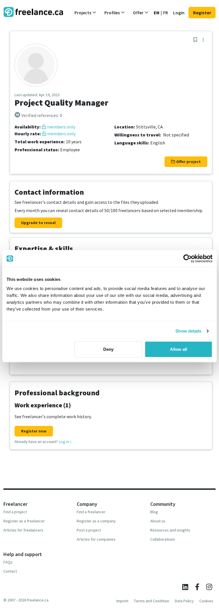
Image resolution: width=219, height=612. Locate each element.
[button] (85, 12)
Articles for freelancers (23, 530)
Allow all (178, 349)
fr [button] (165, 12)
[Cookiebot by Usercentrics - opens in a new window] (187, 258)
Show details (188, 331)
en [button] (156, 12)
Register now (33, 431)
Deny (108, 349)
